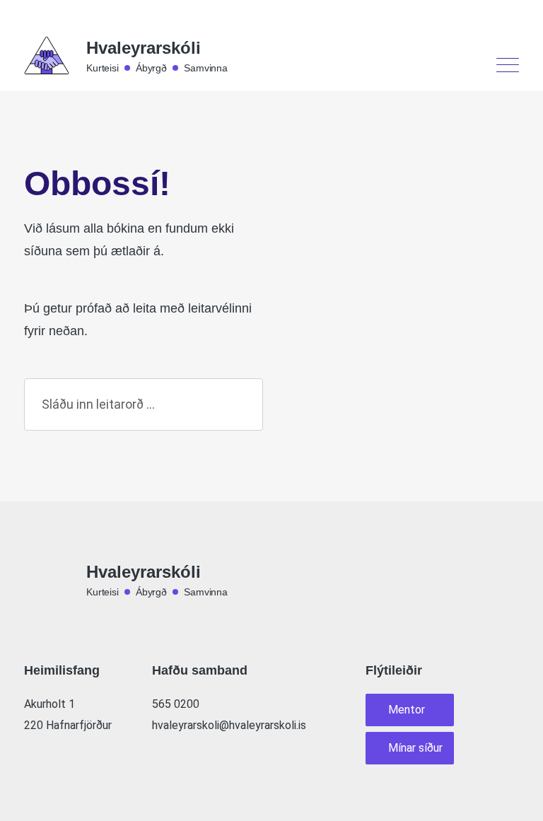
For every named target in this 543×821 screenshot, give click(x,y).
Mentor (406, 709)
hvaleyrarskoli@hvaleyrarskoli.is (229, 725)
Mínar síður (415, 748)
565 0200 (175, 704)
